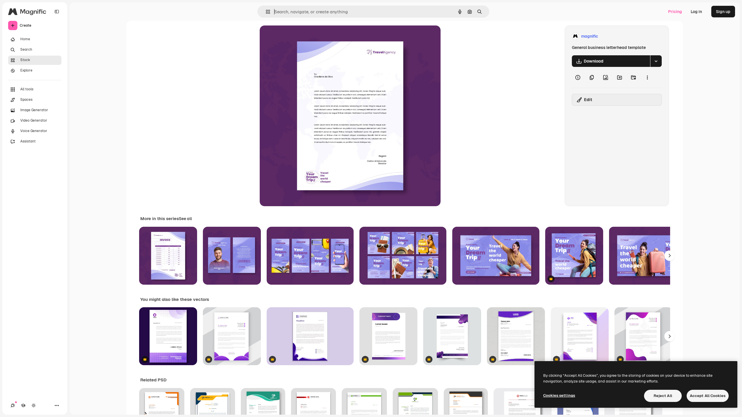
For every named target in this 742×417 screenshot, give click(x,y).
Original (297, 36)
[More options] (647, 77)
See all (185, 218)
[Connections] (12, 405)
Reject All (663, 395)
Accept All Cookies (707, 395)
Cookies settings (559, 395)
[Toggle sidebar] (56, 11)
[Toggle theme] (33, 405)
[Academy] (23, 405)
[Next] (669, 256)
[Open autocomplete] (266, 12)
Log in (696, 11)
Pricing (675, 11)
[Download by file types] (656, 61)
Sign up (723, 11)
